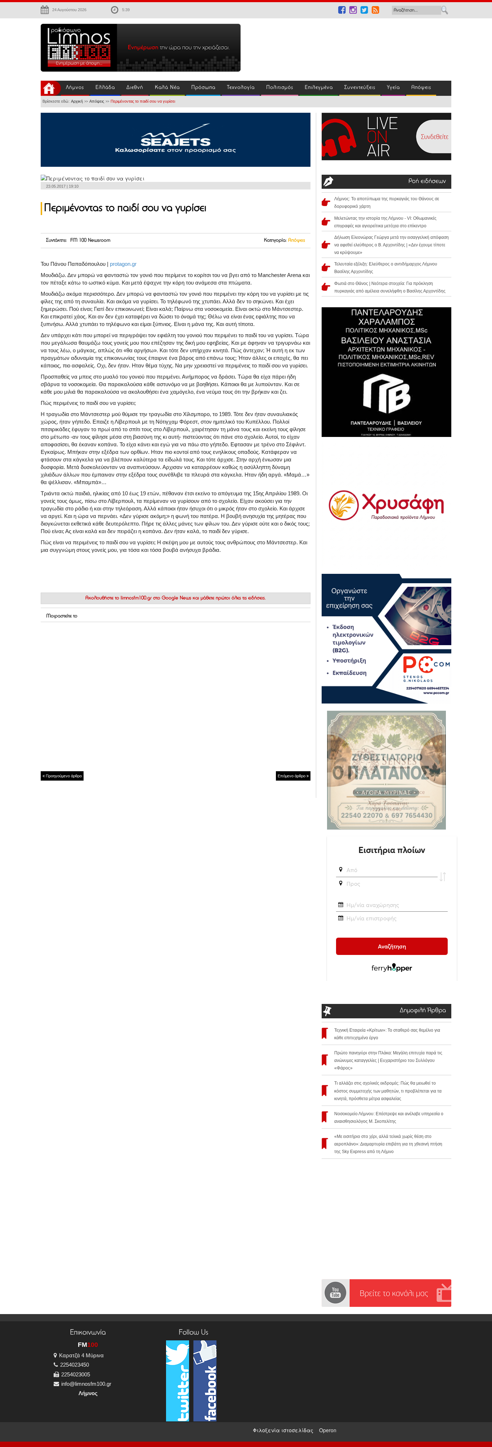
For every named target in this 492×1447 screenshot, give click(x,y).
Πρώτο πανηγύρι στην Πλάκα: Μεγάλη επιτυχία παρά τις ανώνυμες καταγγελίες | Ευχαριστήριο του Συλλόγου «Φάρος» (388, 1060)
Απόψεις (421, 87)
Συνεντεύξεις (359, 87)
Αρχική (77, 101)
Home (51, 88)
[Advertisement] (350, 45)
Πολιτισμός (279, 87)
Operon (327, 1430)
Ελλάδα (105, 87)
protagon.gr (123, 264)
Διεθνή (134, 87)
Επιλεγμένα (319, 87)
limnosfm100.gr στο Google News (156, 598)
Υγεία (393, 87)
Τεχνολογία (241, 87)
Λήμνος (75, 87)
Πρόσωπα (203, 87)
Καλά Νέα (167, 87)
